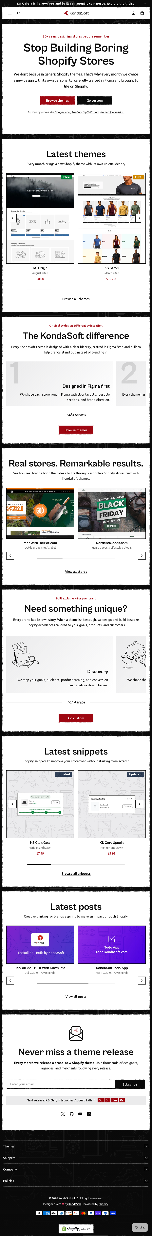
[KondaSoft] (76, 13)
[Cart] (142, 13)
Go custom (95, 100)
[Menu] (10, 13)
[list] (76, 228)
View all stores (76, 571)
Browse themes (57, 100)
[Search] (18, 13)
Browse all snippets (76, 873)
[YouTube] (80, 1114)
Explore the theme (121, 3)
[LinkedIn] (89, 1114)
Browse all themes (76, 299)
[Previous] (13, 218)
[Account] (133, 13)
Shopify (103, 1203)
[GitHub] (71, 1114)
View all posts (76, 996)
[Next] (139, 218)
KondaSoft (74, 1204)
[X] (63, 1114)
